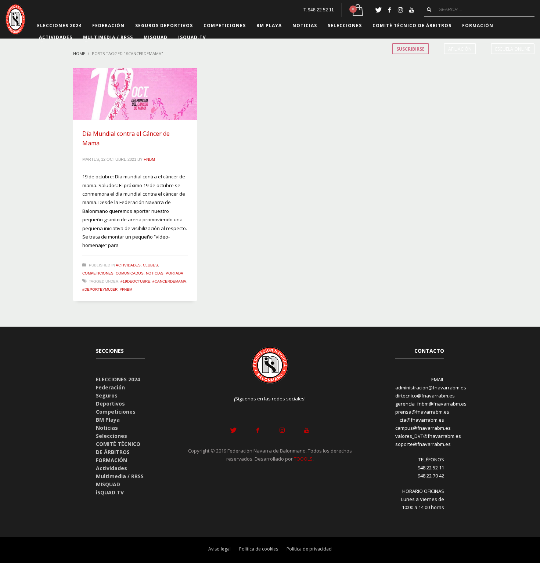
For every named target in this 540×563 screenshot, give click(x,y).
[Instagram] (400, 9)
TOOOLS (303, 458)
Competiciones (98, 273)
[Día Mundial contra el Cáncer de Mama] (135, 94)
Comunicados (130, 273)
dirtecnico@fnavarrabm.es (425, 395)
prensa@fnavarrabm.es (422, 411)
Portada (174, 273)
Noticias (154, 273)
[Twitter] (378, 9)
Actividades (128, 265)
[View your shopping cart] (357, 10)
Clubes (150, 265)
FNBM (149, 159)
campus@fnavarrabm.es (423, 428)
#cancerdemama (169, 281)
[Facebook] (389, 9)
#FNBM (126, 289)
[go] (429, 9)
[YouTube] (411, 9)
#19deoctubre (135, 281)
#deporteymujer (100, 289)
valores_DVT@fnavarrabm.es (428, 436)
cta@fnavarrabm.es (422, 420)
